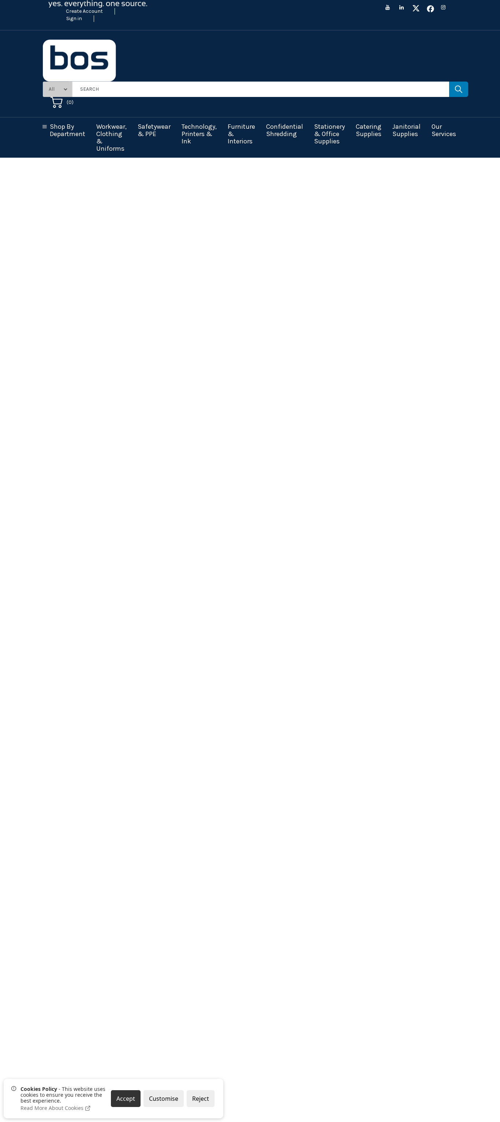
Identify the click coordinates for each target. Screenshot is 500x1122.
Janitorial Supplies (406, 130)
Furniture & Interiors (241, 134)
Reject (200, 1099)
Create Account (84, 11)
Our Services (444, 130)
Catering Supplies (368, 130)
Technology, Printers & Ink (199, 134)
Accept (125, 1099)
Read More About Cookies (52, 1108)
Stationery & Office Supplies (329, 134)
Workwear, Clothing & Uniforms (111, 138)
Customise (163, 1099)
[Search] (458, 89)
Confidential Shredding (284, 130)
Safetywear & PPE (154, 130)
